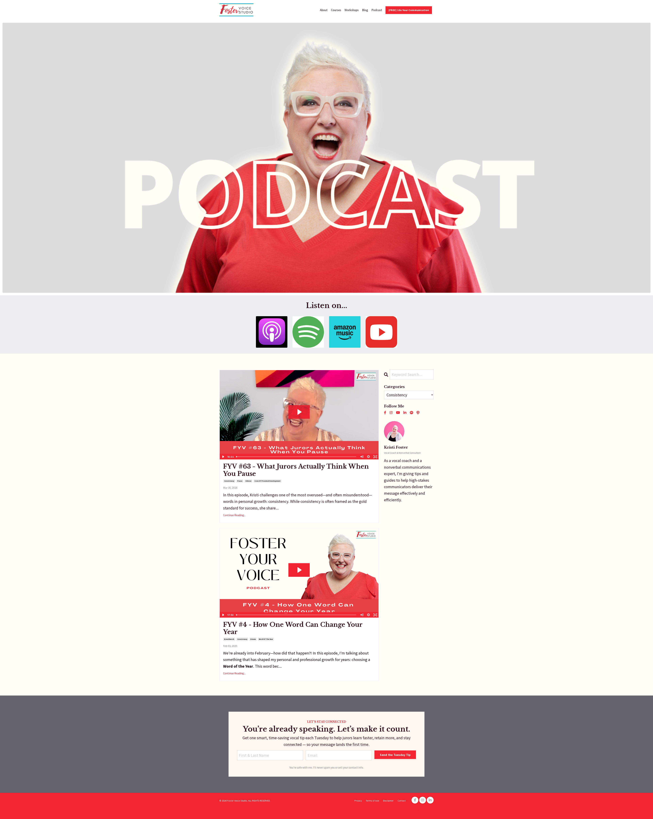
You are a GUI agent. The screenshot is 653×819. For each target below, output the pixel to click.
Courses (336, 10)
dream (253, 639)
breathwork (229, 639)
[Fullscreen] (375, 457)
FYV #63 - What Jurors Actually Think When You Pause (296, 470)
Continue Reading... (234, 515)
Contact (402, 800)
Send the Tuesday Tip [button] (395, 755)
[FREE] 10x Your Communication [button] (409, 10)
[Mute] (361, 457)
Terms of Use (372, 800)
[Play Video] (223, 457)
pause (239, 481)
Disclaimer (388, 800)
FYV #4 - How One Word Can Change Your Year (292, 628)
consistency (229, 481)
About (324, 10)
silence (248, 481)
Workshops (352, 10)
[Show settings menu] (368, 457)
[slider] (296, 457)
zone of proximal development (267, 481)
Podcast (376, 10)
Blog (365, 10)
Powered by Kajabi (424, 810)
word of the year (266, 639)
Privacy (358, 800)
